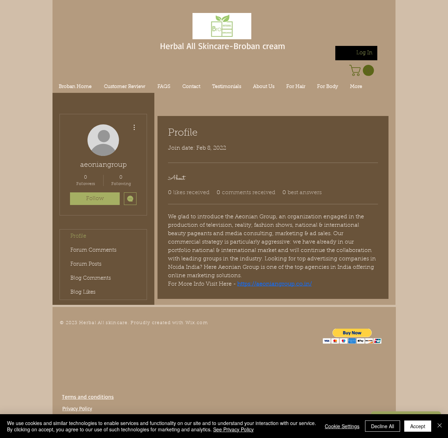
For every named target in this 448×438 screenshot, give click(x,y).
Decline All (382, 426)
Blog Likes (83, 292)
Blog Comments (90, 278)
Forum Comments (93, 250)
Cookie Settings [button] (342, 426)
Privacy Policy (77, 408)
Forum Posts (86, 264)
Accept (417, 426)
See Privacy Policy (233, 429)
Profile (78, 236)
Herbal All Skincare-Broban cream (222, 45)
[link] (363, 70)
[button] (352, 336)
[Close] (439, 426)
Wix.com (197, 323)
